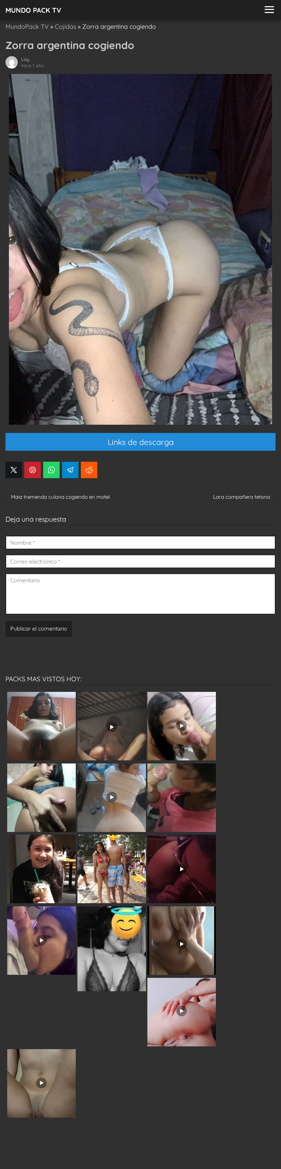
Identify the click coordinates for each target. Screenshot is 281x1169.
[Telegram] (70, 470)
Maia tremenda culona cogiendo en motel (60, 497)
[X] (13, 470)
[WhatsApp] (51, 470)
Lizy (25, 59)
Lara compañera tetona (241, 497)
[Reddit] (89, 470)
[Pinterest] (32, 470)
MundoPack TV (27, 26)
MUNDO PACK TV (33, 10)
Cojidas (65, 26)
